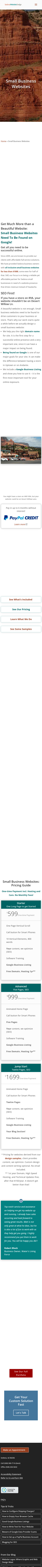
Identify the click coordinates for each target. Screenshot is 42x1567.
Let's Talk (21, 1412)
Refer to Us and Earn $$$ (12, 1478)
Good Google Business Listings (15, 1521)
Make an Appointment (14, 1449)
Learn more (19, 524)
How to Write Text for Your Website (17, 1526)
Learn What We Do (21, 619)
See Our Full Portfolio (21, 1373)
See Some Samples (21, 629)
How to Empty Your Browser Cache (17, 1516)
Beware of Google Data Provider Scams (19, 1532)
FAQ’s (3, 1499)
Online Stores (28, 1348)
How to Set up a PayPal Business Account (20, 1537)
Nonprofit (7, 1348)
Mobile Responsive (21, 671)
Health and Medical (31, 1344)
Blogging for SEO (9, 1542)
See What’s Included (21, 599)
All (4, 1344)
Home (3, 141)
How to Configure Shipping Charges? (18, 1511)
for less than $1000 (9, 271)
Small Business (9, 1352)
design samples (13, 1158)
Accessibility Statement (11, 1474)
